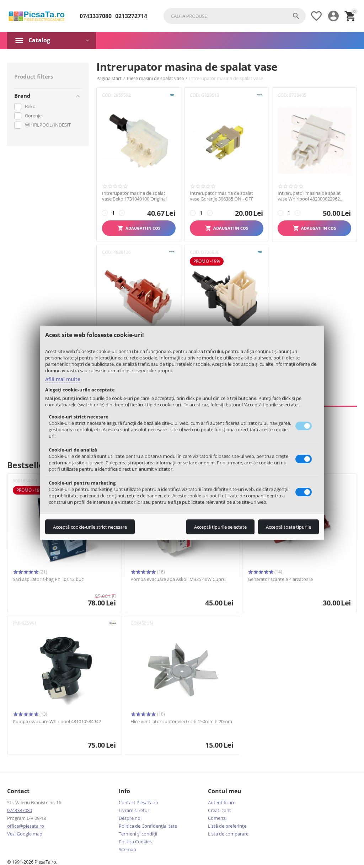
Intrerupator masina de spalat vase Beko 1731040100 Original (134, 196)
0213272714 (131, 16)
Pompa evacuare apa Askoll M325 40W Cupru (178, 579)
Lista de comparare (228, 834)
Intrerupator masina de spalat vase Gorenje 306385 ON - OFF (221, 196)
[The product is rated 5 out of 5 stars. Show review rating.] (25, 572)
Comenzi (217, 818)
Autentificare (221, 802)
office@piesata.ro (25, 826)
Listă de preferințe (227, 826)
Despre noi (130, 818)
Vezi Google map (24, 834)
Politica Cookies (135, 841)
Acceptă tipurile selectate (220, 527)
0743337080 (96, 16)
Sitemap (127, 849)
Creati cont (219, 810)
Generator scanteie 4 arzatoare (280, 579)
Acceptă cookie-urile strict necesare (90, 527)
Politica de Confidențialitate (148, 826)
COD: (107, 95)
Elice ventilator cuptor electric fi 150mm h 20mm (181, 722)
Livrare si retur (134, 810)
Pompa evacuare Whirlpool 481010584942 (57, 722)
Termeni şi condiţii (138, 834)
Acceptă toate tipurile (288, 527)
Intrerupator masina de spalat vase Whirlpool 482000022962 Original (309, 196)
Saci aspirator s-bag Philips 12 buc (48, 579)
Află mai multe (62, 379)
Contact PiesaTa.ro (138, 802)
